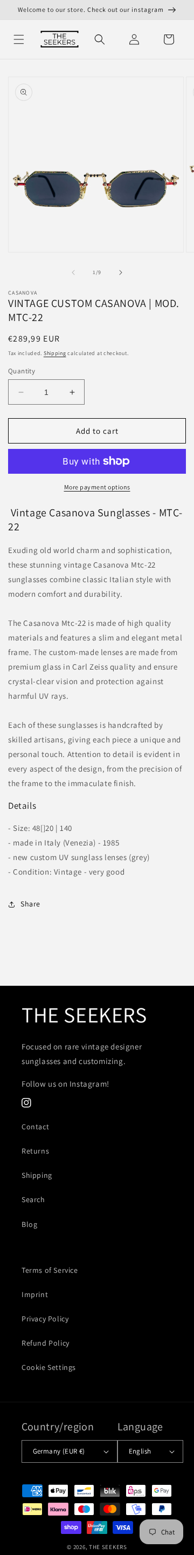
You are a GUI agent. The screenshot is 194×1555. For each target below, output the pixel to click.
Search (33, 1199)
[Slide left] (73, 272)
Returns (35, 1151)
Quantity (21, 371)
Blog (29, 1224)
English (140, 1451)
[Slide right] (121, 272)
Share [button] (30, 904)
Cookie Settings (49, 1367)
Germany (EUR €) (59, 1451)
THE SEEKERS (108, 1547)
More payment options (97, 487)
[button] (19, 39)
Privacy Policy (45, 1319)
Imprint (35, 1294)
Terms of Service (50, 1270)
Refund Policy (46, 1343)
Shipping (55, 353)
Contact (35, 1126)
